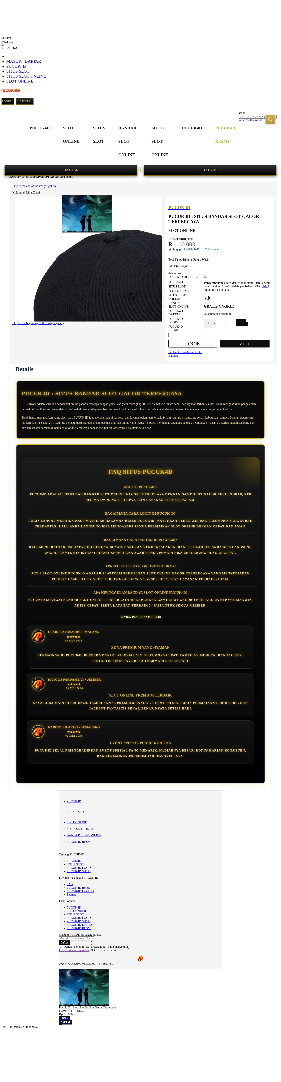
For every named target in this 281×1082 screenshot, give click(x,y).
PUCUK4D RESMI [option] (175, 328)
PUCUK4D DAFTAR (80, 924)
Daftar (24, 101)
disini (265, 286)
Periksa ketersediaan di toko (185, 352)
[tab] (24, 369)
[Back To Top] (60, 1024)
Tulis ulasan (212, 249)
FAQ (70, 884)
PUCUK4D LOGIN (79, 867)
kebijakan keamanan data (74, 950)
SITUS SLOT (17, 71)
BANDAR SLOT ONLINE (84, 835)
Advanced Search (250, 120)
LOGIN (210, 170)
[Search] (270, 119)
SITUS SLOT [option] (177, 286)
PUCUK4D (16, 66)
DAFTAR (71, 170)
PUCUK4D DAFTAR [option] (175, 312)
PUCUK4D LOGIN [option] (175, 320)
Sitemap (71, 894)
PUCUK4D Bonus (78, 887)
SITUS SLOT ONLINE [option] (177, 297)
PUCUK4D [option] (175, 282)
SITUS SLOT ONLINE (26, 76)
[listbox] (186, 306)
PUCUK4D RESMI (79, 841)
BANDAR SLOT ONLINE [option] (178, 304)
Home (10, 177)
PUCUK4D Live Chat (80, 891)
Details (24, 369)
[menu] (133, 141)
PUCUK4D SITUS (79, 871)
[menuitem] (40, 128)
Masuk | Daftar (23, 61)
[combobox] (258, 117)
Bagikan (173, 355)
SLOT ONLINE (19, 81)
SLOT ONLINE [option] (178, 290)
